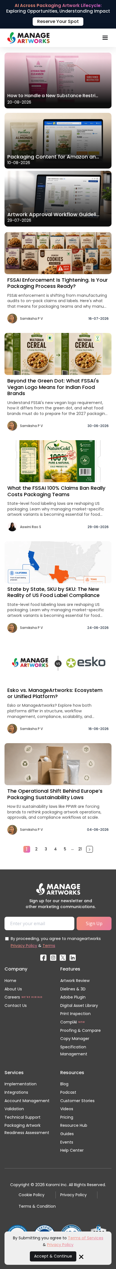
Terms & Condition (37, 1206)
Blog (64, 1084)
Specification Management (73, 1050)
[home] (27, 37)
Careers (12, 997)
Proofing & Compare (80, 1030)
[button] (105, 37)
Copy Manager (74, 1038)
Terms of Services (85, 1238)
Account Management (27, 1101)
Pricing (66, 1117)
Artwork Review (75, 980)
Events (66, 1142)
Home (10, 980)
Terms (49, 945)
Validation (14, 1109)
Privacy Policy (24, 945)
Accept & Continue (53, 1256)
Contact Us (16, 1005)
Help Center (72, 1150)
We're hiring (32, 997)
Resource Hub (73, 1125)
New (81, 1022)
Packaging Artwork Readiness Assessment (27, 1129)
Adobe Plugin (73, 997)
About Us (13, 989)
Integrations (16, 1092)
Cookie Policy (31, 1195)
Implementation (21, 1084)
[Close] (81, 1256)
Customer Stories (77, 1101)
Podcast (68, 1092)
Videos (66, 1109)
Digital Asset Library (79, 1005)
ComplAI (68, 1022)
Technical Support (23, 1117)
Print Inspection (75, 1013)
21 (80, 849)
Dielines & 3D (73, 989)
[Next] (89, 849)
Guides (67, 1134)
